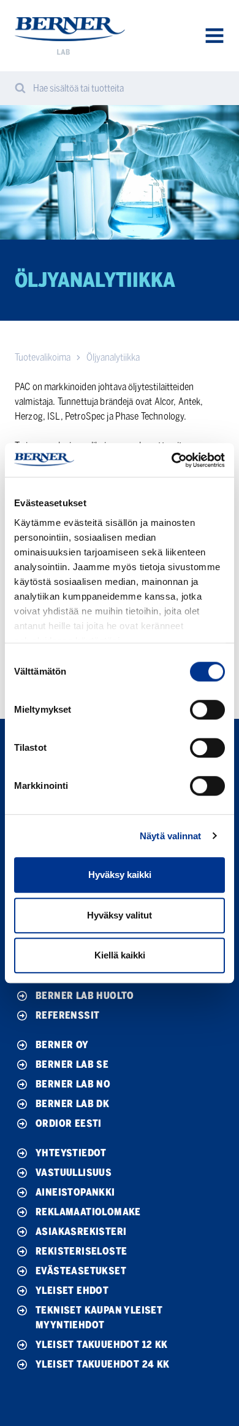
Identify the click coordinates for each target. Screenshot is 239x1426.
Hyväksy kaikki (119, 874)
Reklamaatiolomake (88, 1212)
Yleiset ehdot (72, 1290)
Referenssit (67, 1015)
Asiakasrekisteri (81, 1231)
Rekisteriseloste (81, 1251)
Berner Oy (62, 1045)
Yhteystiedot (71, 1153)
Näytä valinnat (170, 836)
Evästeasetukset (81, 1271)
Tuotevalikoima (42, 357)
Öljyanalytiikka (113, 357)
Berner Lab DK (72, 1104)
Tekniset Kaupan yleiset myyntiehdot (99, 1317)
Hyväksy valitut (119, 915)
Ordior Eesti (69, 1123)
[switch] (207, 709)
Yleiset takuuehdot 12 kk (102, 1344)
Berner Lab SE (72, 1064)
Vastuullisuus (74, 1172)
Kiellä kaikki (119, 955)
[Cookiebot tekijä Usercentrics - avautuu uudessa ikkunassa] (172, 460)
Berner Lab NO (73, 1084)
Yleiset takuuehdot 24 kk (103, 1364)
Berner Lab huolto (85, 995)
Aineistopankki (75, 1192)
